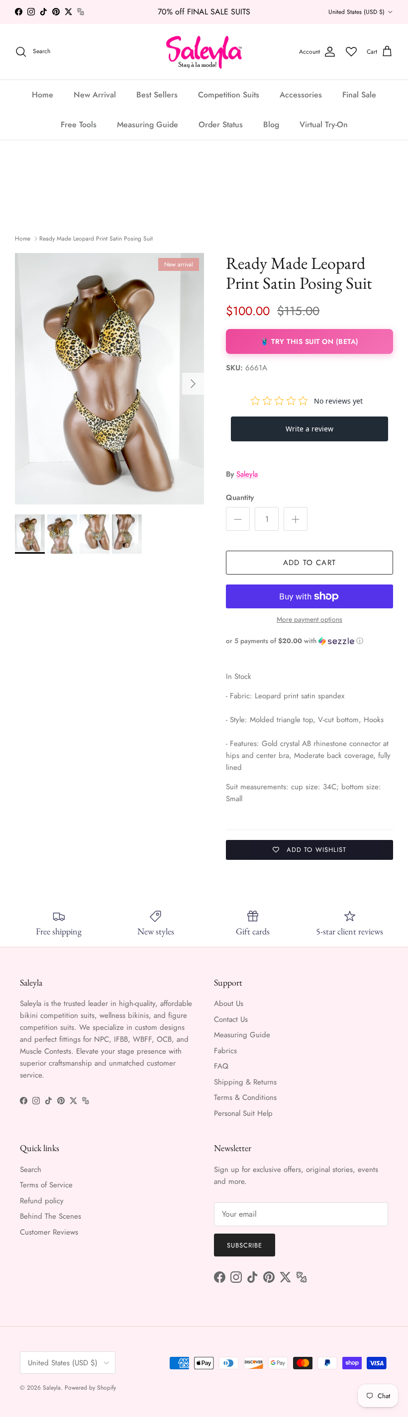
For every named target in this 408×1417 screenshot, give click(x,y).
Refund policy (42, 1200)
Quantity (240, 498)
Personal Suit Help (243, 1113)
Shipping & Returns (245, 1082)
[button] (309, 641)
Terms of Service (46, 1184)
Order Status (221, 124)
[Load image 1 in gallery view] (109, 378)
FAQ (221, 1066)
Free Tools (79, 124)
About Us (228, 1003)
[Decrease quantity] (238, 519)
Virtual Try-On (324, 124)
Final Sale (359, 94)
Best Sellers (157, 94)
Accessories (301, 94)
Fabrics (225, 1050)
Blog (271, 124)
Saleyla (247, 474)
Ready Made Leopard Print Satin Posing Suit (96, 238)
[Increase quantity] (295, 519)
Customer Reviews (49, 1232)
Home (42, 94)
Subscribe (244, 1245)
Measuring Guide (147, 124)
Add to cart (309, 562)
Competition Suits (228, 94)
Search (30, 1169)
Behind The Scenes (50, 1216)
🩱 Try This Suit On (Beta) (309, 341)
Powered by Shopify (90, 1387)
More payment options (309, 619)
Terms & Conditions (245, 1097)
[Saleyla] (204, 52)
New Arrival (95, 94)
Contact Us (231, 1019)
